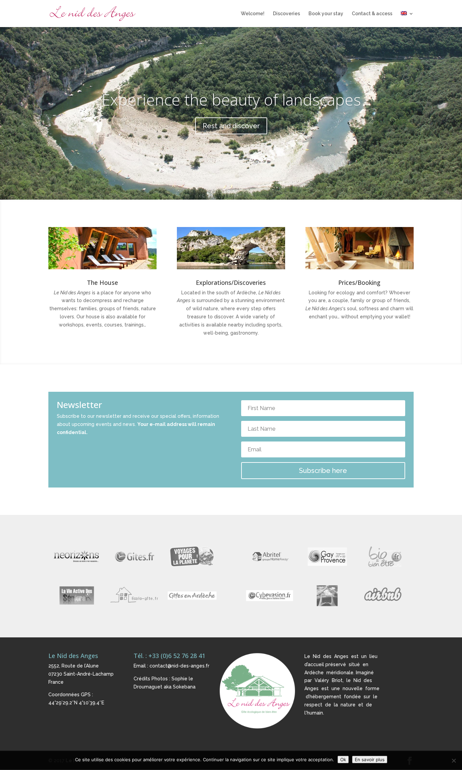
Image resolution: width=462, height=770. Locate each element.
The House (102, 282)
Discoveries (286, 13)
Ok (343, 759)
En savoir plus (370, 759)
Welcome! (252, 13)
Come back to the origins (231, 99)
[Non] (453, 760)
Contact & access (372, 13)
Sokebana (184, 686)
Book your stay (325, 13)
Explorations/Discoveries (231, 282)
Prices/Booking (359, 282)
